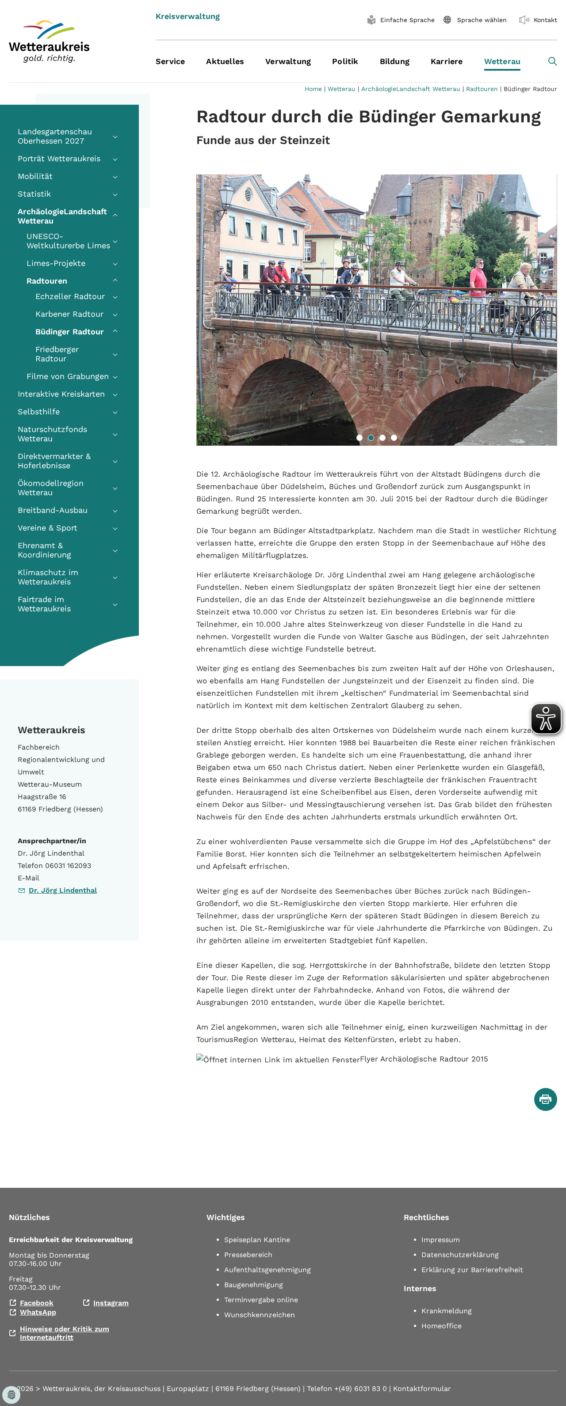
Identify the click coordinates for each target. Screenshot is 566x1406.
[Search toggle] (552, 61)
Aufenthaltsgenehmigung (267, 1270)
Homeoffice (441, 1326)
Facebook (37, 1303)
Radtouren (482, 88)
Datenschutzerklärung (460, 1255)
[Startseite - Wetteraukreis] (71, 41)
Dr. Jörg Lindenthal (63, 890)
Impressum (440, 1239)
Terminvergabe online (261, 1300)
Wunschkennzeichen (259, 1315)
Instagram (111, 1303)
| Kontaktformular (420, 1388)
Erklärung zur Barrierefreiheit (472, 1270)
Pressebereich (248, 1255)
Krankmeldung (446, 1311)
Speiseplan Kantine (257, 1239)
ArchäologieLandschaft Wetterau (410, 88)
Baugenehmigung (253, 1285)
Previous (183, 310)
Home (313, 88)
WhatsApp (38, 1312)
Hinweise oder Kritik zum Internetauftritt (64, 1333)
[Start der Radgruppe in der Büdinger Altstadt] (376, 310)
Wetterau (342, 88)
